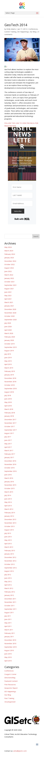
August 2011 (9, 612)
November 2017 (10, 423)
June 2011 (8, 619)
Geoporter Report (11, 688)
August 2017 (9, 433)
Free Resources (10, 684)
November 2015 (10, 485)
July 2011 (7, 616)
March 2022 (8, 275)
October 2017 (9, 426)
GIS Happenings (23, 32)
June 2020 (8, 326)
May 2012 (8, 581)
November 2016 (10, 464)
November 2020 (10, 313)
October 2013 (9, 526)
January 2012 (9, 595)
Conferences (33, 29)
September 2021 (10, 285)
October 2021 (9, 282)
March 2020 (8, 333)
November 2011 (10, 602)
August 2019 (9, 351)
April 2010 (8, 661)
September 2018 (10, 388)
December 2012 (10, 557)
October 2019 (9, 344)
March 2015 (8, 492)
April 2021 (8, 299)
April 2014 (8, 506)
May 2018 (8, 402)
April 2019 (8, 364)
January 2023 (9, 258)
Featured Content (11, 681)
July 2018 (7, 395)
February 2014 (9, 513)
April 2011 (8, 626)
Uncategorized (9, 702)
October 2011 (9, 605)
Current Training (10, 32)
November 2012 (10, 561)
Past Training (9, 698)
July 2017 (7, 437)
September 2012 (10, 568)
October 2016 (9, 468)
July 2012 (7, 575)
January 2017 (9, 457)
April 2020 (8, 330)
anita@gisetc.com (20, 751)
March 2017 (8, 450)
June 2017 (8, 440)
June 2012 (8, 578)
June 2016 (8, 475)
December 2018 (10, 378)
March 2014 (8, 509)
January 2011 (9, 636)
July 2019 (7, 354)
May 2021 (8, 295)
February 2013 (9, 550)
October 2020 (9, 316)
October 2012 (9, 564)
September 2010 (10, 647)
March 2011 (8, 630)
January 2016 (9, 482)
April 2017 (8, 447)
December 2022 (10, 261)
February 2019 (9, 371)
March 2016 (8, 478)
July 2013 (7, 533)
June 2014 (8, 499)
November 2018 (10, 382)
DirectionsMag (9, 678)
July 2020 (7, 323)
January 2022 (9, 278)
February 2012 (9, 592)
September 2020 (10, 320)
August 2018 (9, 392)
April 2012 (8, 585)
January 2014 (9, 516)
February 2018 (9, 413)
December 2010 (10, 640)
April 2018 (8, 406)
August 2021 (9, 289)
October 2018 (9, 385)
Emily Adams (11, 29)
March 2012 (8, 588)
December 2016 (10, 461)
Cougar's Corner (10, 674)
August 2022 (9, 268)
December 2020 (10, 309)
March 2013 (8, 547)
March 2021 (8, 302)
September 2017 (10, 430)
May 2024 (8, 247)
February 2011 (9, 633)
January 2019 (9, 375)
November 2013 (10, 523)
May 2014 (8, 502)
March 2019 (8, 368)
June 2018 (8, 399)
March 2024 (8, 251)
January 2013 (9, 554)
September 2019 (10, 347)
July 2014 (7, 495)
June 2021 (8, 292)
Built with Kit (22, 219)
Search (35, 236)
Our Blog (33, 32)
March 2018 (8, 409)
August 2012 (9, 571)
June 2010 (8, 654)
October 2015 (9, 488)
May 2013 (8, 540)
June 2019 (8, 357)
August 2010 (9, 650)
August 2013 (9, 530)
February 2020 (9, 337)
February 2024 (9, 254)
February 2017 (9, 454)
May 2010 (8, 657)
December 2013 (10, 519)
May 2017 (8, 444)
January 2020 (9, 340)
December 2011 (10, 599)
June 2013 (8, 537)
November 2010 (10, 643)
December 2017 (10, 419)
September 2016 (10, 471)
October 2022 (9, 264)
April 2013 (8, 544)
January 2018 (9, 416)
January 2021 (9, 306)
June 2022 (8, 271)
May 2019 (8, 361)
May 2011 (8, 623)
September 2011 (10, 609)
